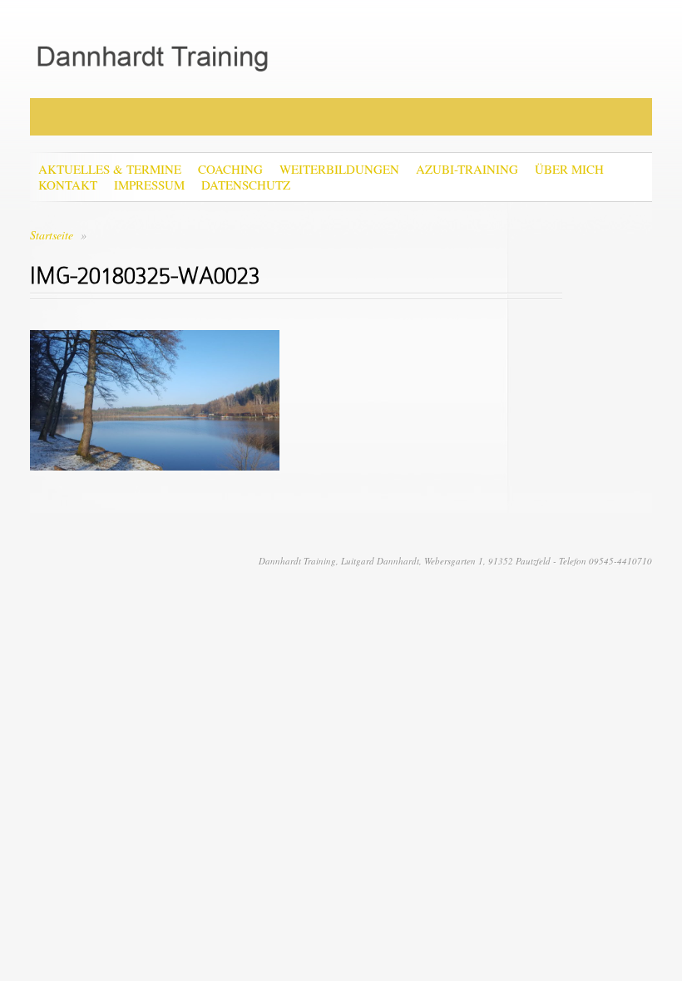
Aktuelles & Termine (109, 169)
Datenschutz (245, 185)
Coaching (230, 169)
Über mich (569, 169)
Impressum (149, 185)
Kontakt (67, 185)
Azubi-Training (467, 169)
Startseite (51, 235)
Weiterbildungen (339, 169)
